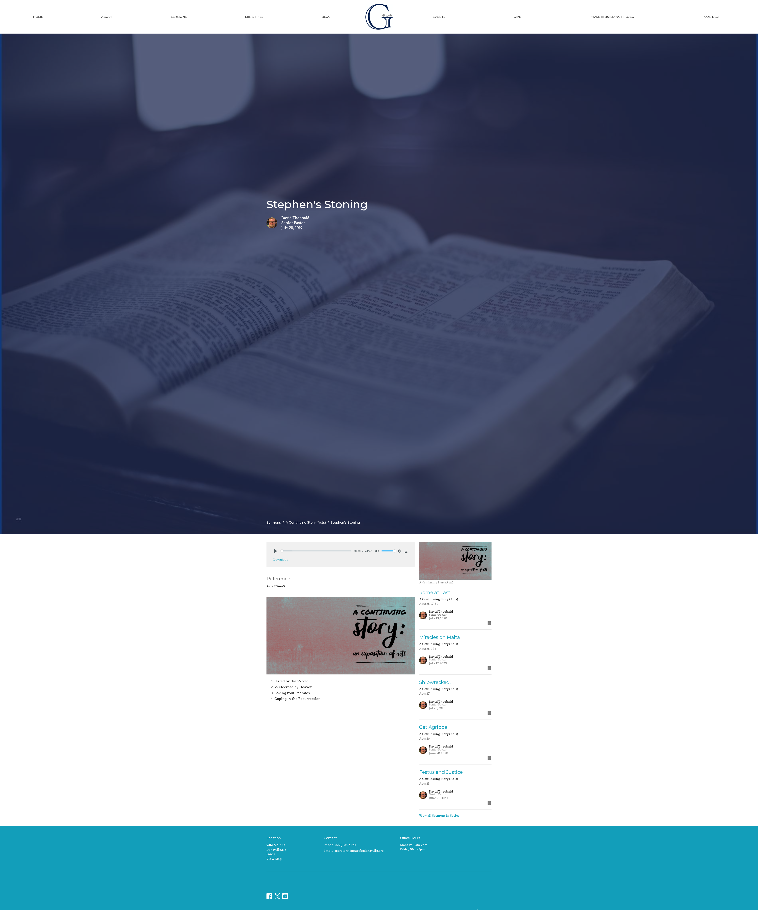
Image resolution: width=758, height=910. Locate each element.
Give (517, 17)
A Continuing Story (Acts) (306, 522)
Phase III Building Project (612, 17)
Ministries (254, 17)
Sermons (179, 17)
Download (280, 560)
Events (439, 17)
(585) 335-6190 (345, 845)
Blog (326, 17)
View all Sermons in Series (439, 815)
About (107, 17)
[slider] (316, 551)
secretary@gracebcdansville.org (359, 851)
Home (38, 17)
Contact (712, 17)
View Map (274, 859)
